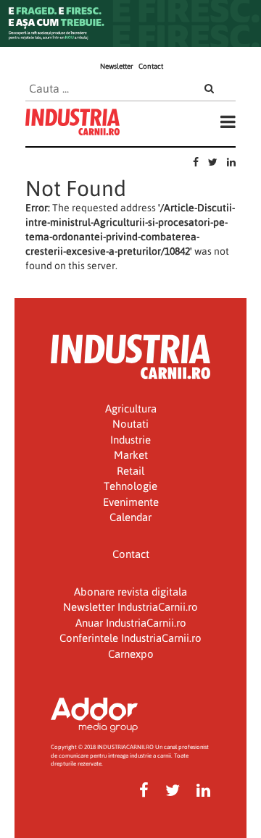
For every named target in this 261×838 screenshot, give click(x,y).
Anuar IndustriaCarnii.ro (130, 623)
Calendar (130, 517)
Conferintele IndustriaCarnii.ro (130, 638)
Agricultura (131, 408)
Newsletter (116, 66)
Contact (150, 66)
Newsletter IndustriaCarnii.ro (130, 607)
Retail (130, 471)
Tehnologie (130, 486)
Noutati (130, 424)
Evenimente (131, 502)
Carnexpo (131, 654)
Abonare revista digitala (130, 591)
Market (131, 455)
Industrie (130, 439)
